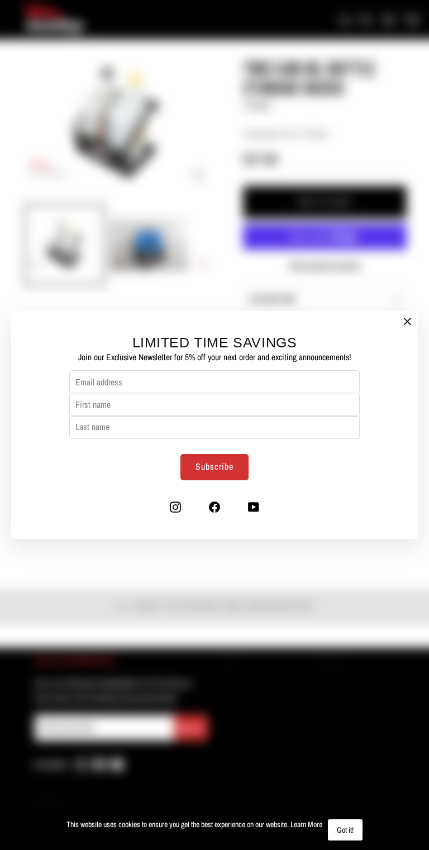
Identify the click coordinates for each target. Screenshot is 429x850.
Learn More (306, 824)
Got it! (345, 830)
